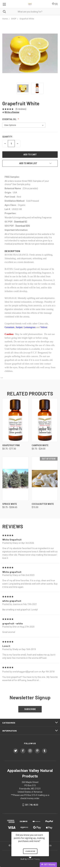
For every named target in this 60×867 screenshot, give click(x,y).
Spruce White (9, 504)
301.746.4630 (31, 804)
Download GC (20, 221)
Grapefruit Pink (11, 445)
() (56, 4)
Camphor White (40, 445)
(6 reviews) (21, 109)
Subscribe (30, 709)
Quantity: (7, 136)
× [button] (47, 829)
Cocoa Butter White (43, 504)
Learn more (30, 851)
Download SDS (23, 226)
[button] (34, 864)
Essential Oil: (9, 119)
